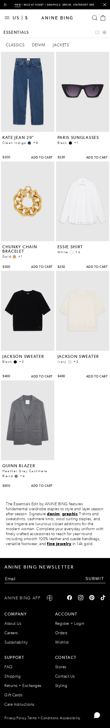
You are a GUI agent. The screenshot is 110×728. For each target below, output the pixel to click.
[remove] (104, 4)
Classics (15, 44)
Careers (11, 632)
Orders (61, 632)
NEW (18, 4)
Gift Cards (13, 695)
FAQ (8, 666)
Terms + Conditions (43, 718)
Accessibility (70, 718)
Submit (94, 578)
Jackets (61, 44)
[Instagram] (80, 598)
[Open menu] (8, 18)
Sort (79, 32)
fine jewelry (59, 543)
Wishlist (62, 642)
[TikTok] (103, 598)
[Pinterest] (91, 598)
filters (58, 32)
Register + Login (69, 623)
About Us (12, 623)
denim (53, 513)
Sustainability (16, 642)
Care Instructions (19, 704)
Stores (60, 666)
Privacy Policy (15, 718)
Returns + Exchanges (22, 685)
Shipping (12, 676)
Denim (38, 44)
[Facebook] (69, 598)
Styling (61, 685)
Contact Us (65, 676)
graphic (70, 513)
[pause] (5, 4)
